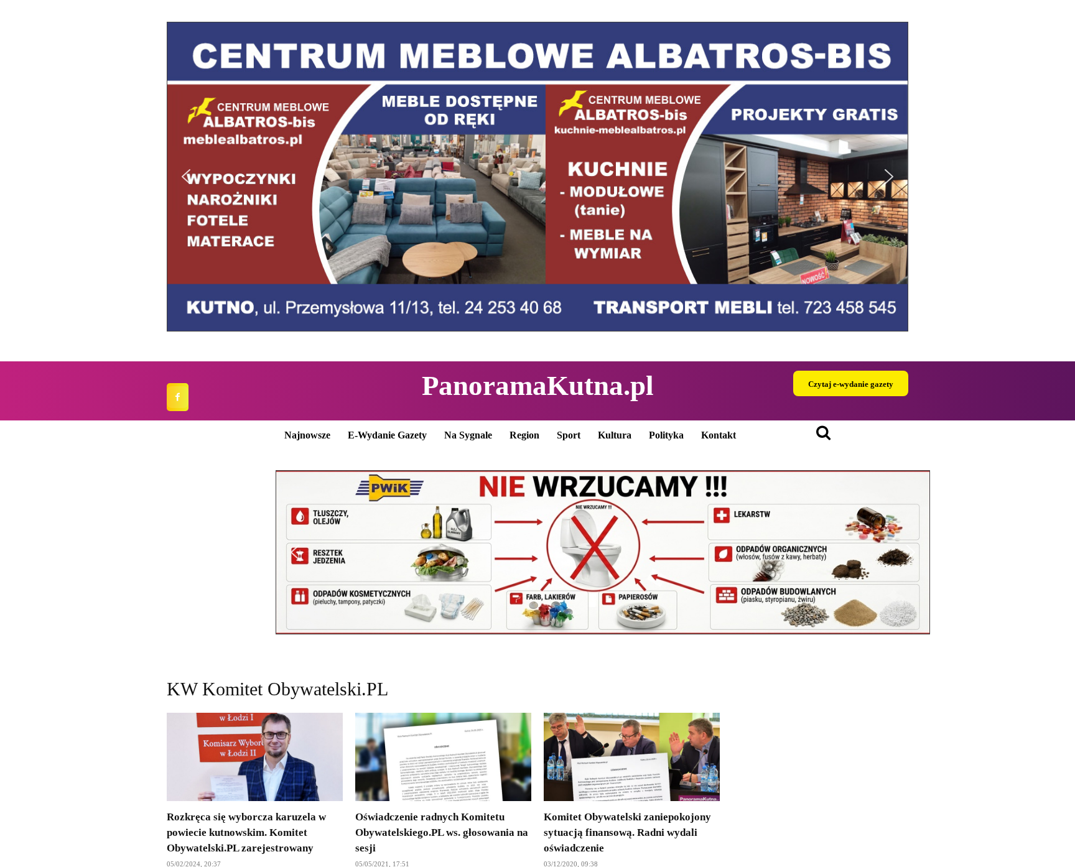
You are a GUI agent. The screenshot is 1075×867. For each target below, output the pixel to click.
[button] (186, 177)
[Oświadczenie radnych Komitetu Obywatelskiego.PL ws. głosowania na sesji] (443, 757)
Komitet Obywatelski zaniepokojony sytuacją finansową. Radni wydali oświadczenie (627, 832)
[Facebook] (177, 397)
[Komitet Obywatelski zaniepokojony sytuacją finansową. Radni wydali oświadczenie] (632, 757)
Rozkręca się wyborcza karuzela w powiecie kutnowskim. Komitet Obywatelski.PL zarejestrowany (246, 832)
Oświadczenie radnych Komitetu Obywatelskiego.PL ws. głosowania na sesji (441, 832)
